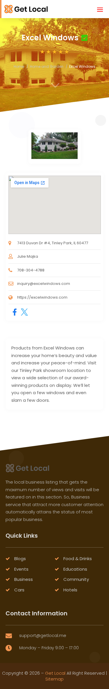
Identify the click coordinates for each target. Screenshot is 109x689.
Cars (19, 590)
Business (23, 579)
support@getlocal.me (42, 635)
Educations (75, 569)
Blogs (20, 558)
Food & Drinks (77, 558)
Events (21, 569)
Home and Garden (46, 66)
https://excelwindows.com (42, 297)
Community (76, 579)
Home (19, 66)
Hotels (70, 590)
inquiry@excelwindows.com (43, 283)
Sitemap (54, 679)
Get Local (55, 673)
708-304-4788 (30, 270)
